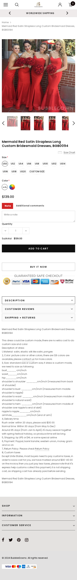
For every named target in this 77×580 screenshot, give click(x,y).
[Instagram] (26, 540)
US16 (5, 171)
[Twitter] (11, 540)
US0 (5, 163)
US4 (21, 163)
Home (5, 22)
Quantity (7, 224)
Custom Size (37, 171)
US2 (13, 163)
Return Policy (42, 448)
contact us (28, 359)
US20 (23, 171)
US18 (14, 171)
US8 (37, 163)
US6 (29, 163)
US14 (62, 163)
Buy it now (38, 267)
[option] (38, 13)
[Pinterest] (19, 540)
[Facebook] (3, 540)
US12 (54, 163)
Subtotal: (7, 238)
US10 (45, 163)
